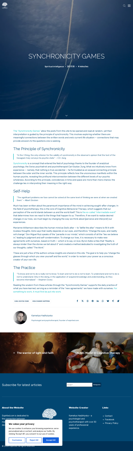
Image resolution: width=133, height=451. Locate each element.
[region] (33, 433)
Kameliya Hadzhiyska (79, 415)
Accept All (50, 440)
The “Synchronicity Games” (27, 131)
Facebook (109, 419)
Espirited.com (8, 415)
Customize (17, 440)
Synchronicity (20, 163)
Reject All (34, 440)
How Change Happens (41, 301)
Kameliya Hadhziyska (41, 315)
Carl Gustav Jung (21, 301)
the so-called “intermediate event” (99, 212)
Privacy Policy (111, 423)
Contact (108, 416)
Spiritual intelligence (54, 67)
